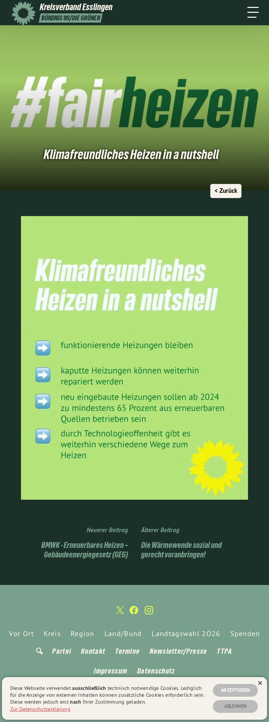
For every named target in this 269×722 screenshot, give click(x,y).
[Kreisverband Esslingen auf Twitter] (119, 613)
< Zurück (226, 191)
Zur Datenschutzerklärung (40, 709)
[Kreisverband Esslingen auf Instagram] (148, 613)
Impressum (110, 671)
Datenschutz (156, 671)
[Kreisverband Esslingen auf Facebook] (133, 613)
